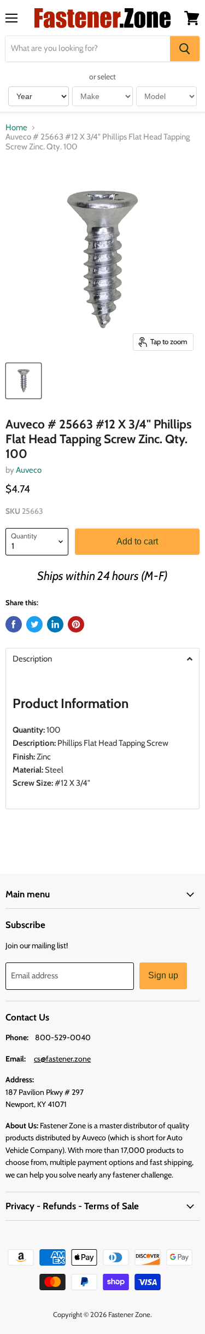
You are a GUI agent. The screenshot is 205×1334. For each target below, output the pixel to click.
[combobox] (87, 48)
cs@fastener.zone (62, 1059)
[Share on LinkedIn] (55, 624)
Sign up (163, 975)
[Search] (185, 48)
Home (16, 127)
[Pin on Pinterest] (76, 624)
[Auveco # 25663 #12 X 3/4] (23, 380)
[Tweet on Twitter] (34, 624)
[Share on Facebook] (13, 624)
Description (32, 659)
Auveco (29, 470)
